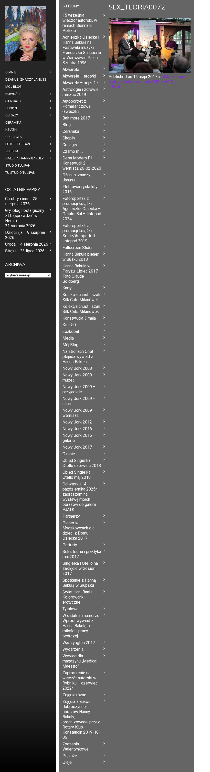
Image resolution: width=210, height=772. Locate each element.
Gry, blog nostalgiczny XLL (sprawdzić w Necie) (24, 215)
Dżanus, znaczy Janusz (76, 177)
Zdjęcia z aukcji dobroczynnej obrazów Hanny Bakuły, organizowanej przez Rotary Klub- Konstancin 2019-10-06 (81, 719)
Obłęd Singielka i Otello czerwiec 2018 (81, 463)
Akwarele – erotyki (79, 76)
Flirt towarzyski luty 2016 (80, 189)
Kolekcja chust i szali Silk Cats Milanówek (81, 297)
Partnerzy (71, 516)
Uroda (10, 244)
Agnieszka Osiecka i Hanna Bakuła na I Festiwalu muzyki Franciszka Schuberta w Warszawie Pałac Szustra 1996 (81, 50)
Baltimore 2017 (76, 118)
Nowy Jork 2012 (77, 422)
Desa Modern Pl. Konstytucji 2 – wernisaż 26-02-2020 (81, 163)
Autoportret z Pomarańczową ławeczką (76, 106)
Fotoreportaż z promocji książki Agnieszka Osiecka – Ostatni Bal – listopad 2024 (81, 208)
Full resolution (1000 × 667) (148, 81)
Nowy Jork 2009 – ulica (79, 401)
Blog (66, 124)
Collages (70, 144)
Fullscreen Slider (77, 247)
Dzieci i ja (14, 232)
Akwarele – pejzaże (80, 82)
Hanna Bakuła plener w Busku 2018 (80, 257)
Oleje (67, 762)
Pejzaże (69, 755)
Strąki (10, 250)
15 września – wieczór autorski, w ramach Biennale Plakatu (79, 23)
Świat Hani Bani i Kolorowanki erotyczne (77, 597)
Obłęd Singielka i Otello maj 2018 (77, 475)
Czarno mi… (72, 151)
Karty (67, 288)
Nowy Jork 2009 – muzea (79, 378)
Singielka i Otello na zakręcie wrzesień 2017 (80, 568)
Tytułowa (70, 608)
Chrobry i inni (16, 198)
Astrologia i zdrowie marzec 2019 (80, 92)
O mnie (68, 453)
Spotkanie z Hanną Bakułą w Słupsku (79, 583)
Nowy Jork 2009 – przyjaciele (79, 389)
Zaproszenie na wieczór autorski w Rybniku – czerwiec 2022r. (80, 680)
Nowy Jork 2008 (77, 368)
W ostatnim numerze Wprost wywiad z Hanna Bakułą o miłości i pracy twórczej (80, 625)
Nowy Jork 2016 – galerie (79, 438)
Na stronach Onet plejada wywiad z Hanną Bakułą (77, 356)
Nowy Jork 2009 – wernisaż (79, 413)
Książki (69, 324)
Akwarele (70, 69)
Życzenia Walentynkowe (75, 747)
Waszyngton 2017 (78, 642)
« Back (114, 86)
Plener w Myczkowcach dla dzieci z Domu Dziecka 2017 (78, 530)
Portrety (69, 544)
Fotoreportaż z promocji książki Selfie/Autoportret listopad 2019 (78, 233)
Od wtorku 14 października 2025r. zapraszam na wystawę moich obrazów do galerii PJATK (79, 497)
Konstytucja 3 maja (79, 318)
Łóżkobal (70, 331)
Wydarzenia (72, 649)
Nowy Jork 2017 (77, 447)
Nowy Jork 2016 (77, 428)
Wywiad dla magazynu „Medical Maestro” (79, 661)
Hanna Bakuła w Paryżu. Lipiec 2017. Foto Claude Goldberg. (80, 274)
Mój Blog (70, 344)
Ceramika (70, 131)
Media (68, 338)
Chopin (68, 138)
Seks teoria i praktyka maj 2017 (81, 554)
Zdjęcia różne (74, 694)
